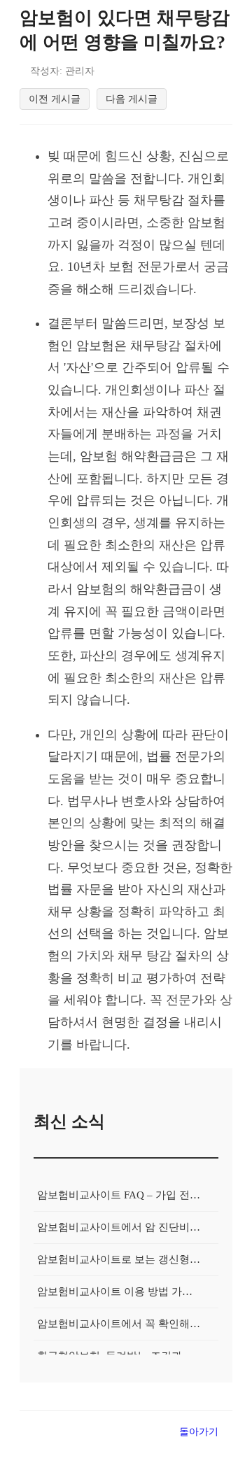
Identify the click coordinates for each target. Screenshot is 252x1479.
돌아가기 (198, 1431)
